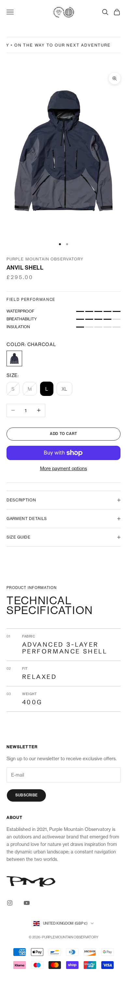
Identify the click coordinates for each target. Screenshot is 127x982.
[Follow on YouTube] (26, 903)
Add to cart (63, 433)
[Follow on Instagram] (10, 903)
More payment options (63, 468)
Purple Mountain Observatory (45, 259)
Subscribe (26, 795)
